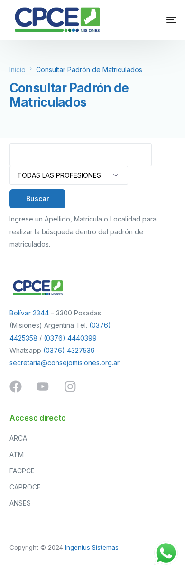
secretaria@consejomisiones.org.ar (64, 363)
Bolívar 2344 (29, 313)
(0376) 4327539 (69, 350)
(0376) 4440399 (70, 338)
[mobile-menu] (159, 20)
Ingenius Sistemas (92, 547)
